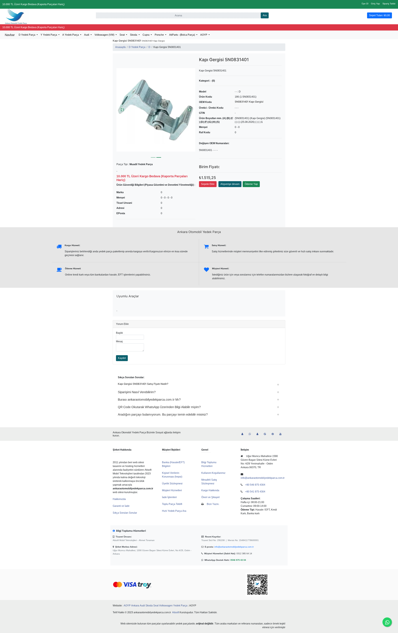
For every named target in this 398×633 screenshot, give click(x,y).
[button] (155, 109)
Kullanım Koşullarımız (213, 473)
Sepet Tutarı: (379, 15)
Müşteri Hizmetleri (172, 490)
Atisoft (175, 612)
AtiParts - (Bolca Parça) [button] (182, 35)
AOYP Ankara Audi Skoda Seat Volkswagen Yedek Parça (155, 605)
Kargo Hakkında (210, 490)
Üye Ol (365, 3)
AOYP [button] (204, 35)
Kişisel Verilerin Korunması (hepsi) (172, 474)
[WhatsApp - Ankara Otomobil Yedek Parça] (251, 434)
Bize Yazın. (213, 504)
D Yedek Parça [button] (27, 35)
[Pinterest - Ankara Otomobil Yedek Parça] (274, 434)
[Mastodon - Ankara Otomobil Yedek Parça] (258, 434)
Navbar (10, 35)
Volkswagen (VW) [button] (105, 35)
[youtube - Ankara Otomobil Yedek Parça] (281, 434)
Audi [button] (87, 35)
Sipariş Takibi (388, 3)
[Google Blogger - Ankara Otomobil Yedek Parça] (266, 434)
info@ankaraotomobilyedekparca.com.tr (234, 546)
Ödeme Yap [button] (251, 184)
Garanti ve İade (121, 506)
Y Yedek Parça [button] (49, 35)
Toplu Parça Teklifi (172, 504)
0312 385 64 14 (244, 553)
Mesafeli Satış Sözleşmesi (209, 481)
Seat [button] (122, 35)
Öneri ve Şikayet (210, 497)
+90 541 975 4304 (255, 491)
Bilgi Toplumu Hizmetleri (208, 464)
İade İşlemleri (169, 497)
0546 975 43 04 (238, 560)
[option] (155, 109)
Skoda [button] (134, 35)
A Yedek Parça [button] (70, 35)
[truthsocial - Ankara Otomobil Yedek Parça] (243, 434)
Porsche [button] (159, 35)
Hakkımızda (119, 499)
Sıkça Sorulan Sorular (125, 513)
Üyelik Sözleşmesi (172, 483)
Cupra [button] (146, 35)
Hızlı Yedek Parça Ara (174, 511)
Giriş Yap (375, 3)
